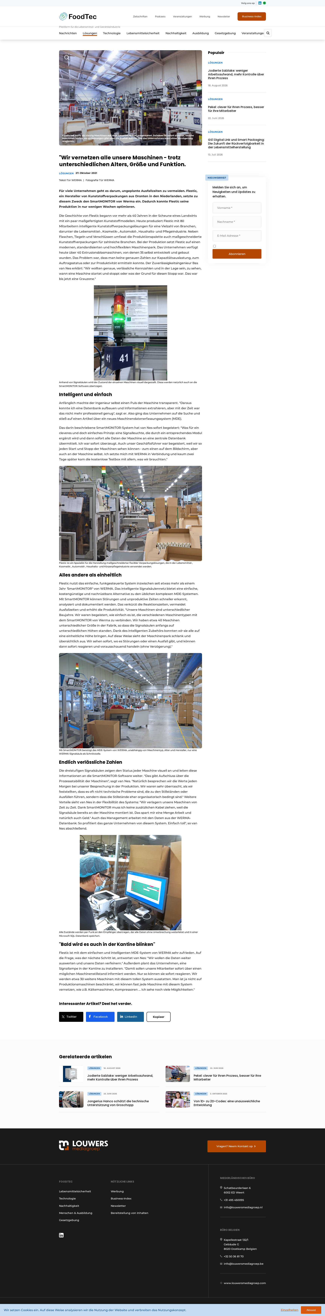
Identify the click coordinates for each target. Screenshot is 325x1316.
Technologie (112, 33)
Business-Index (251, 16)
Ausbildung (200, 33)
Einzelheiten (289, 1310)
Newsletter (224, 16)
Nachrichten (68, 33)
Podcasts (160, 16)
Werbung (204, 16)
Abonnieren (237, 254)
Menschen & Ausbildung (75, 1213)
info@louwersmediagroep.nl (243, 1207)
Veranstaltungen (182, 16)
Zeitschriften (140, 16)
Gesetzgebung (225, 33)
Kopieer (158, 1017)
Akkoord (311, 1310)
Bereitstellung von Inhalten (129, 1213)
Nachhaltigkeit (176, 33)
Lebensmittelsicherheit (143, 33)
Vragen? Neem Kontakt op (234, 1146)
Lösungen (90, 33)
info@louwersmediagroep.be (243, 1263)
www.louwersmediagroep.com (245, 1283)
